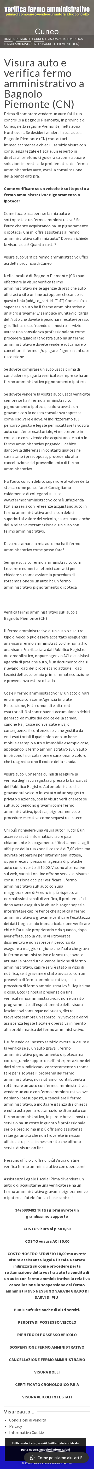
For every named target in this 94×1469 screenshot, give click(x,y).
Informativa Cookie (26, 1432)
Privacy (15, 1426)
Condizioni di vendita (27, 1420)
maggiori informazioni (54, 1449)
